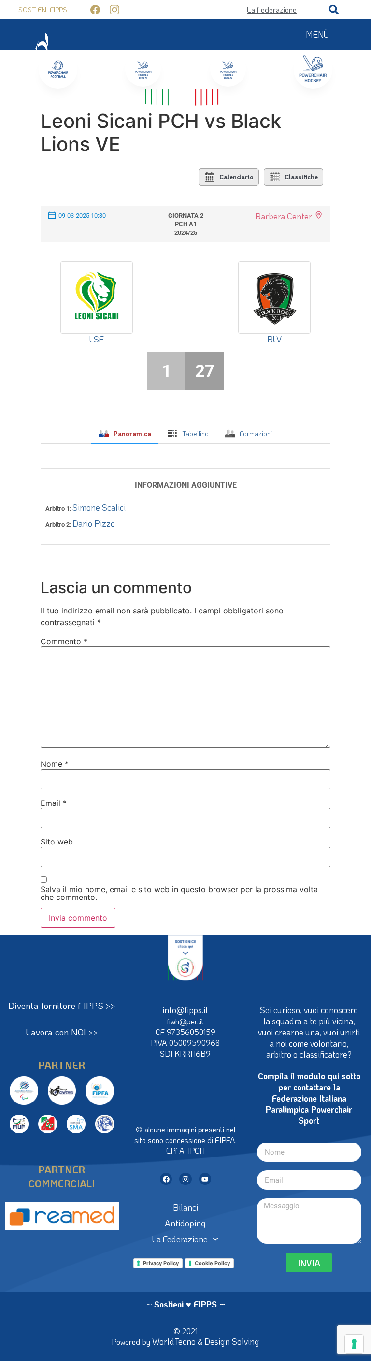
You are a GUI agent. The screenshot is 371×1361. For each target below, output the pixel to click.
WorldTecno (174, 1341)
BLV (274, 339)
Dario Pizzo (93, 523)
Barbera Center (283, 216)
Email (54, 803)
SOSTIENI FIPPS (42, 9)
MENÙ (317, 34)
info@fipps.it (185, 1010)
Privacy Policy (161, 1263)
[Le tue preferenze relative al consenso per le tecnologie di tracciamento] (354, 1344)
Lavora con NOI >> (62, 1032)
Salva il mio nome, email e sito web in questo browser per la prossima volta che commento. (179, 893)
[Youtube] (205, 1179)
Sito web (57, 841)
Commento (64, 641)
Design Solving (231, 1341)
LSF (96, 339)
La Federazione (180, 1239)
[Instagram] (185, 1179)
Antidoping (185, 1223)
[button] (334, 9)
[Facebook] (166, 1179)
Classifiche (301, 176)
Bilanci (185, 1207)
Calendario (236, 176)
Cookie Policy (212, 1263)
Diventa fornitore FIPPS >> (61, 1005)
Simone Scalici (99, 507)
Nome (55, 764)
